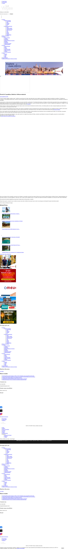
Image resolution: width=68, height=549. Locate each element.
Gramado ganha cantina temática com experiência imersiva (12, 377)
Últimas (3, 361)
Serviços (3, 45)
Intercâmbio (6, 39)
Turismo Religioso (7, 44)
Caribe (7, 340)
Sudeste (7, 24)
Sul (6, 25)
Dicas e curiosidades (5, 35)
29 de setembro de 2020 (4, 96)
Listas (5, 55)
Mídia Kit (3, 420)
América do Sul (9, 30)
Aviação (5, 48)
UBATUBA (9, 254)
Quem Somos (4, 1)
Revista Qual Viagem (7, 435)
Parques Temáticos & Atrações (9, 40)
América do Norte (9, 29)
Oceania (7, 33)
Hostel (5, 47)
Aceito (63, 548)
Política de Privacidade (20, 548)
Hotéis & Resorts (7, 46)
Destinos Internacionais (8, 26)
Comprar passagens (7, 360)
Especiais (3, 36)
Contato (5, 437)
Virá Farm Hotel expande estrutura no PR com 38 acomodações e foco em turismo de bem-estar (18, 375)
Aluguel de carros (7, 49)
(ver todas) (2, 371)
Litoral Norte (2, 254)
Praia (5, 254)
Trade (5, 56)
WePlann (5, 51)
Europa (7, 32)
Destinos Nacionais (7, 20)
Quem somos (4, 419)
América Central (9, 28)
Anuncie (3, 3)
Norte (7, 22)
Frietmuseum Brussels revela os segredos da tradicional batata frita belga (14, 379)
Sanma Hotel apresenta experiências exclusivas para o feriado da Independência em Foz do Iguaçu (18, 376)
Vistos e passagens (7, 50)
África (7, 27)
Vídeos (5, 54)
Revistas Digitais (5, 57)
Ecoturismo (6, 42)
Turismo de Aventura (7, 43)
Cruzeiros (5, 38)
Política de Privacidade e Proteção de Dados (9, 58)
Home (3, 427)
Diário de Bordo (7, 37)
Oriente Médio (8, 34)
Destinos (3, 19)
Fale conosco (4, 418)
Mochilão (5, 41)
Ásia (7, 339)
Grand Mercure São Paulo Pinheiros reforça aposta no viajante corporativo (14, 378)
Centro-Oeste (8, 21)
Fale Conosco (4, 2)
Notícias (5, 53)
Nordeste (7, 23)
